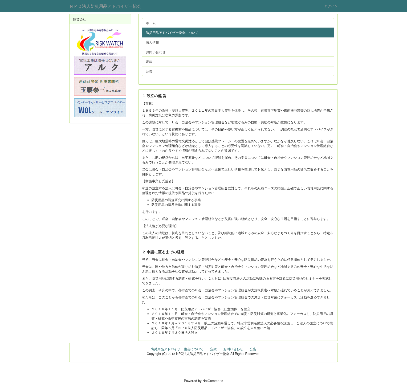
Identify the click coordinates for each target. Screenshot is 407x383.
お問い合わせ (233, 348)
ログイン (331, 6)
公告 (253, 348)
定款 (213, 348)
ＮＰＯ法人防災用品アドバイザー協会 (105, 6)
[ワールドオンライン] (100, 107)
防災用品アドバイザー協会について (177, 348)
